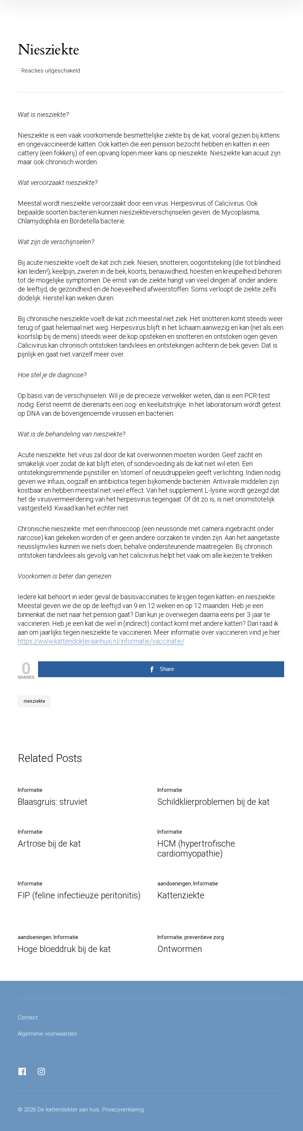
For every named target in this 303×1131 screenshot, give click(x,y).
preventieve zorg (204, 937)
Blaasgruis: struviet (53, 802)
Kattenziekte (180, 896)
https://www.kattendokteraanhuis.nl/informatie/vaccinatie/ (101, 641)
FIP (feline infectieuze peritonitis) (79, 896)
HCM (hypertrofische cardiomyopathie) (196, 849)
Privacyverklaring (123, 1109)
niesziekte (34, 701)
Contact (28, 1017)
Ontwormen (179, 949)
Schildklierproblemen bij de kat (213, 802)
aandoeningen (174, 884)
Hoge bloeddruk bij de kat (64, 949)
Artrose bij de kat (49, 844)
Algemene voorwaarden (47, 1033)
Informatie (30, 790)
